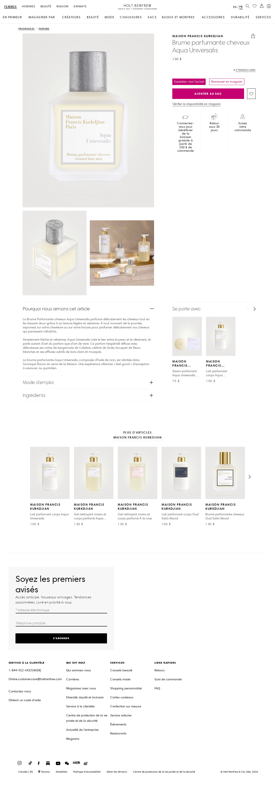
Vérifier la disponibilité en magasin (197, 104)
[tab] (137, 435)
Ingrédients (34, 395)
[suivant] (254, 309)
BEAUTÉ (93, 17)
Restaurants (118, 733)
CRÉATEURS (71, 17)
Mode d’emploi (38, 382)
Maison (63, 6)
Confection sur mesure (125, 706)
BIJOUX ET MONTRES (178, 17)
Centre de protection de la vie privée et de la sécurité (86, 718)
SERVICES (263, 17)
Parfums (44, 29)
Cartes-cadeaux (121, 697)
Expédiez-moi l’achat (189, 81)
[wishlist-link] (255, 6)
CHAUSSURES (131, 17)
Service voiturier (121, 715)
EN (235, 7)
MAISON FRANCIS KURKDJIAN (197, 36)
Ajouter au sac (208, 94)
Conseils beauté (121, 670)
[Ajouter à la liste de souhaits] (251, 93)
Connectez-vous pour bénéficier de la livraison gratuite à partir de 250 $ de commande (185, 137)
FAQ (157, 688)
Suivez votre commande (243, 127)
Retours (159, 670)
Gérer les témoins (117, 771)
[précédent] (247, 309)
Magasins (72, 739)
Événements (118, 724)
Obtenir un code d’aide (25, 700)
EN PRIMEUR (12, 17)
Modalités (61, 771)
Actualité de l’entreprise (82, 730)
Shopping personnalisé (126, 688)
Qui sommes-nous (78, 670)
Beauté (46, 6)
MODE (109, 17)
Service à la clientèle (80, 706)
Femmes (10, 6)
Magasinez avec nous (81, 688)
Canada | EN (25, 771)
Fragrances (26, 29)
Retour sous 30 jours (214, 127)
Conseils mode (120, 679)
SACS (152, 17)
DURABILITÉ (240, 17)
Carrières (72, 679)
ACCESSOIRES (213, 17)
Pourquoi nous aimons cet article (56, 309)
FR (241, 7)
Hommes (28, 6)
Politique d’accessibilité (87, 771)
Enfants (80, 6)
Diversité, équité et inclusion (85, 697)
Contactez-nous (20, 691)
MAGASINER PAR (42, 17)
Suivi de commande (168, 679)
